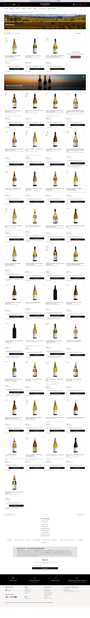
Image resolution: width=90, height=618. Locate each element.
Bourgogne (6, 112)
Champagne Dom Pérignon (45, 533)
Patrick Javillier (35, 381)
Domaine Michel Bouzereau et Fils (18, 419)
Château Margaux (45, 520)
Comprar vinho (6, 12)
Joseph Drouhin (15, 189)
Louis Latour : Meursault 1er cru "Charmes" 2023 (55, 454)
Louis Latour (35, 151)
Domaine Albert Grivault (57, 190)
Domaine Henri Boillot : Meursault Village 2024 (75, 417)
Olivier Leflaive (35, 226)
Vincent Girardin (35, 112)
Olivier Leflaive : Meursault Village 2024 (73, 340)
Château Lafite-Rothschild (45, 528)
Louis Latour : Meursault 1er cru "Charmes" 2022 (34, 340)
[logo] (45, 4)
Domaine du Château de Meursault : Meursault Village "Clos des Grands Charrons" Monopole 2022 (75, 150)
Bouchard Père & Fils (56, 304)
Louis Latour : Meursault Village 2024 (32, 302)
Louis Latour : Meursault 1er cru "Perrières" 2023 (55, 417)
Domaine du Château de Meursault (58, 112)
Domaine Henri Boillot (77, 418)
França (18, 12)
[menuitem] (6, 9)
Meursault (10, 112)
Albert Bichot (15, 112)
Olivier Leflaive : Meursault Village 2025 (32, 225)
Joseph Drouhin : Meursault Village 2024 (13, 188)
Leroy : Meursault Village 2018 (10, 454)
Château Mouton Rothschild (45, 530)
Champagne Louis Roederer (45, 535)
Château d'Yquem (45, 526)
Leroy (13, 455)
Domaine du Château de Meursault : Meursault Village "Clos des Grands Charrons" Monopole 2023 (75, 111)
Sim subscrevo (45, 568)
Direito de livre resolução (48, 598)
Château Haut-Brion (45, 524)
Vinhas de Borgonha (24, 12)
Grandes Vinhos (13, 12)
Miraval (45, 522)
